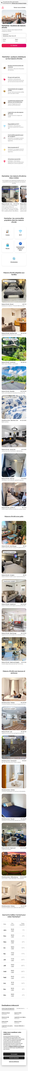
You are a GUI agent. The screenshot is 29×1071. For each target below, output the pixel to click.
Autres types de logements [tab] (8, 1008)
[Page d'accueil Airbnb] (3, 7)
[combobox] (14, 36)
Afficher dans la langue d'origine (19, 3)
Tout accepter (14, 1054)
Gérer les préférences (14, 1061)
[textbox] (8, 41)
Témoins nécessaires (14, 1058)
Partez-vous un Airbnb (19, 7)
